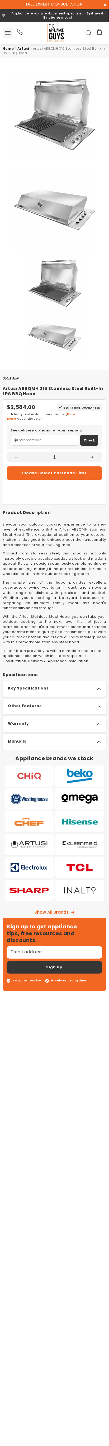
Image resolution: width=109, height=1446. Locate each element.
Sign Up (54, 967)
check (89, 440)
